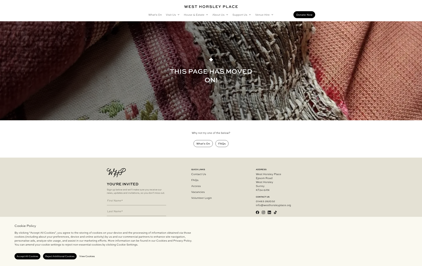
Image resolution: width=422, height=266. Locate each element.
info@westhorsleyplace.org (273, 205)
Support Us (239, 15)
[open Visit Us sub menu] (178, 14)
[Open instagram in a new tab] (263, 212)
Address (261, 169)
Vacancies (198, 192)
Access (196, 186)
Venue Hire (262, 15)
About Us (218, 15)
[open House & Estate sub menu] (206, 14)
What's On (155, 15)
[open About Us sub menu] (226, 14)
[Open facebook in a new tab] (257, 212)
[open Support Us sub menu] (249, 14)
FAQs (194, 180)
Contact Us (198, 174)
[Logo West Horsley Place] (211, 6)
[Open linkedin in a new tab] (269, 212)
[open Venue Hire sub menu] (272, 14)
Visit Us (171, 15)
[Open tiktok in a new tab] (275, 212)
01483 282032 (265, 201)
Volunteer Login (201, 198)
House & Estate (194, 15)
